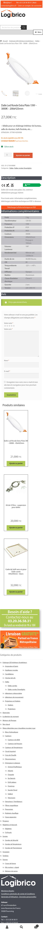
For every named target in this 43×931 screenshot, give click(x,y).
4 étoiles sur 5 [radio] (11, 326)
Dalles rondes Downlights (23, 168)
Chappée (11, 775)
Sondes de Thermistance (13, 848)
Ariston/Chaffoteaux (15, 767)
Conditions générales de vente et (13, 894)
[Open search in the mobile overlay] (13, 27)
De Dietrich (11, 778)
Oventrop (11, 786)
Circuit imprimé (10, 751)
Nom (6, 361)
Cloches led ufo (10, 678)
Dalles (37, 41)
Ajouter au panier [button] (16, 463)
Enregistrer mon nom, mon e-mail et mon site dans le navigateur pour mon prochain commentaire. (21, 385)
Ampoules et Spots (11, 666)
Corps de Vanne (10, 864)
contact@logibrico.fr (8, 6)
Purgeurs (6, 821)
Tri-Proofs (8, 833)
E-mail (7, 371)
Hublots (10, 705)
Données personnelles (27, 897)
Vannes (5, 860)
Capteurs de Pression (15, 744)
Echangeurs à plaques (12, 763)
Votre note (8, 323)
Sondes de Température (13, 844)
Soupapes (6, 852)
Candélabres (9, 674)
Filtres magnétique (11, 805)
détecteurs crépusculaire (13, 693)
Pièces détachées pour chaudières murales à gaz (19, 728)
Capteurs (8, 736)
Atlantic (10, 771)
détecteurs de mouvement (14, 697)
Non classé (6, 724)
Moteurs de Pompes (9, 720)
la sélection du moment (11, 717)
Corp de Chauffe (10, 755)
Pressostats (9, 809)
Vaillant (10, 794)
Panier (33, 925)
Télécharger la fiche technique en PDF (21, 207)
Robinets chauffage (11, 813)
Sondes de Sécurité (11, 840)
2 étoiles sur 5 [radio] (7, 326)
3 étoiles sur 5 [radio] (9, 326)
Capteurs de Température (13, 748)
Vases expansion (10, 817)
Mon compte (7, 927)
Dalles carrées (12, 686)
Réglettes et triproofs (10, 825)
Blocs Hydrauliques (11, 732)
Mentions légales (7, 891)
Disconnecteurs (10, 759)
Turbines (5, 856)
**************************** (16, 448)
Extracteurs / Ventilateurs (13, 802)
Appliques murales (11, 670)
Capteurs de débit (14, 740)
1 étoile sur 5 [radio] (5, 326)
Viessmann (11, 798)
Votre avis (8, 329)
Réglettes (8, 829)
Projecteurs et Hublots (12, 701)
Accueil (5, 41)
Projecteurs (11, 709)
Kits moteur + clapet (12, 867)
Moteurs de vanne (11, 871)
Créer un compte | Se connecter (30, 6)
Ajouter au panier (23, 155)
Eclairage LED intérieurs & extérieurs (21, 41)
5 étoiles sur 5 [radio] (14, 326)
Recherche (21, 927)
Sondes (5, 836)
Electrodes (6, 713)
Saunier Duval (12, 790)
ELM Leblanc (12, 782)
